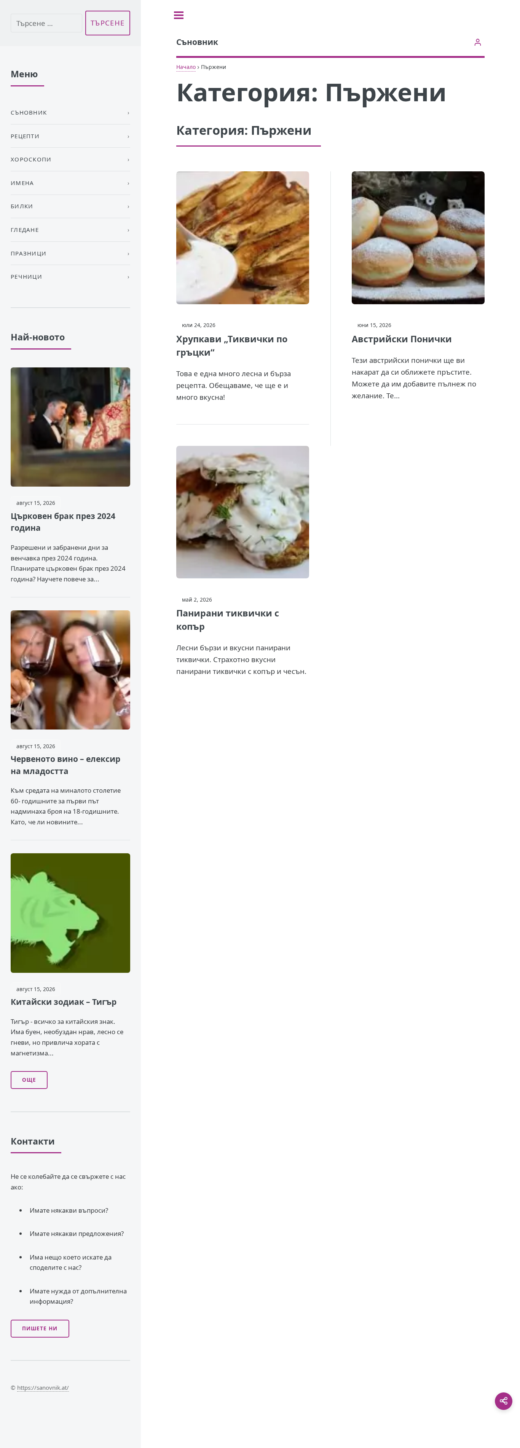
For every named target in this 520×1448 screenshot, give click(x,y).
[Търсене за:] (46, 23)
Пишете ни (39, 1328)
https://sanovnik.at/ (43, 1387)
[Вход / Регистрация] (477, 42)
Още (29, 1079)
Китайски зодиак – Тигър (63, 1001)
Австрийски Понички (402, 339)
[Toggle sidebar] (178, 15)
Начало (186, 66)
